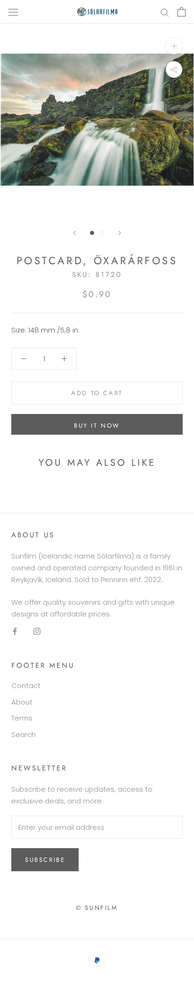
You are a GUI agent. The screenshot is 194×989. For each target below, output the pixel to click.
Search (23, 734)
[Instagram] (36, 631)
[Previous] (74, 233)
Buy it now (97, 425)
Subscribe (45, 859)
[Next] (119, 233)
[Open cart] (182, 11)
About (21, 702)
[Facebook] (14, 631)
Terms (21, 718)
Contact (25, 685)
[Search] (165, 12)
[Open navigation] (13, 12)
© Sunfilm (97, 907)
